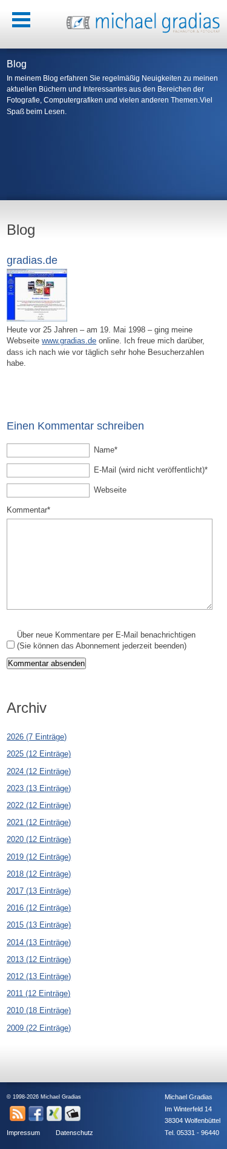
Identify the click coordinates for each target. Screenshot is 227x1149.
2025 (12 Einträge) (39, 753)
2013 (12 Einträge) (39, 959)
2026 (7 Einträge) (37, 736)
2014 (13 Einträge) (39, 942)
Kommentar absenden (46, 663)
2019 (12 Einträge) (39, 856)
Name (111, 449)
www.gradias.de (69, 340)
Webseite (110, 489)
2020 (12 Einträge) (39, 839)
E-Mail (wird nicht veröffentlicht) (151, 469)
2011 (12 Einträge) (38, 993)
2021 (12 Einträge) (39, 822)
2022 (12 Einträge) (39, 805)
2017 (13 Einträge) (39, 890)
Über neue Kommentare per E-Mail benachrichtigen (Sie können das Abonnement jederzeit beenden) (106, 640)
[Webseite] (37, 318)
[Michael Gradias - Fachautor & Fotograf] (143, 31)
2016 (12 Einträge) (39, 907)
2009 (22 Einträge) (39, 1028)
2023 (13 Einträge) (39, 788)
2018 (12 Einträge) (39, 873)
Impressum (23, 1132)
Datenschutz (74, 1132)
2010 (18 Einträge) (39, 1010)
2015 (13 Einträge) (39, 924)
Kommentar (28, 509)
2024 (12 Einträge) (39, 771)
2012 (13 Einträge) (39, 976)
